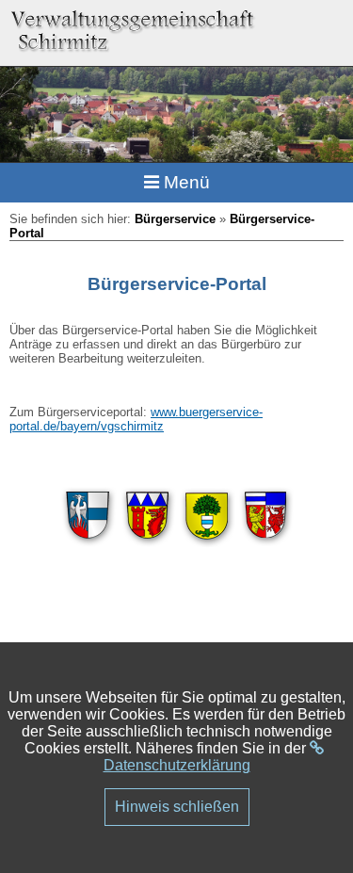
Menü (184, 182)
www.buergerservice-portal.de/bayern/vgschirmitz (136, 419)
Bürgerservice (175, 219)
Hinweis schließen (177, 807)
